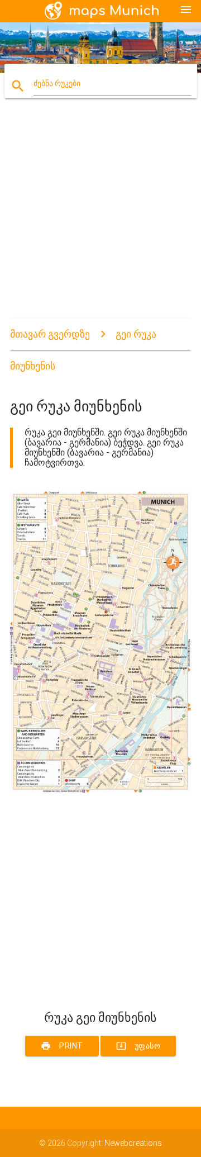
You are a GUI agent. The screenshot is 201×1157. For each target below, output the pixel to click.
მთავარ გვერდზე (50, 334)
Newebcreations (133, 1143)
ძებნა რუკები (57, 83)
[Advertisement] (100, 218)
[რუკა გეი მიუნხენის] (100, 789)
